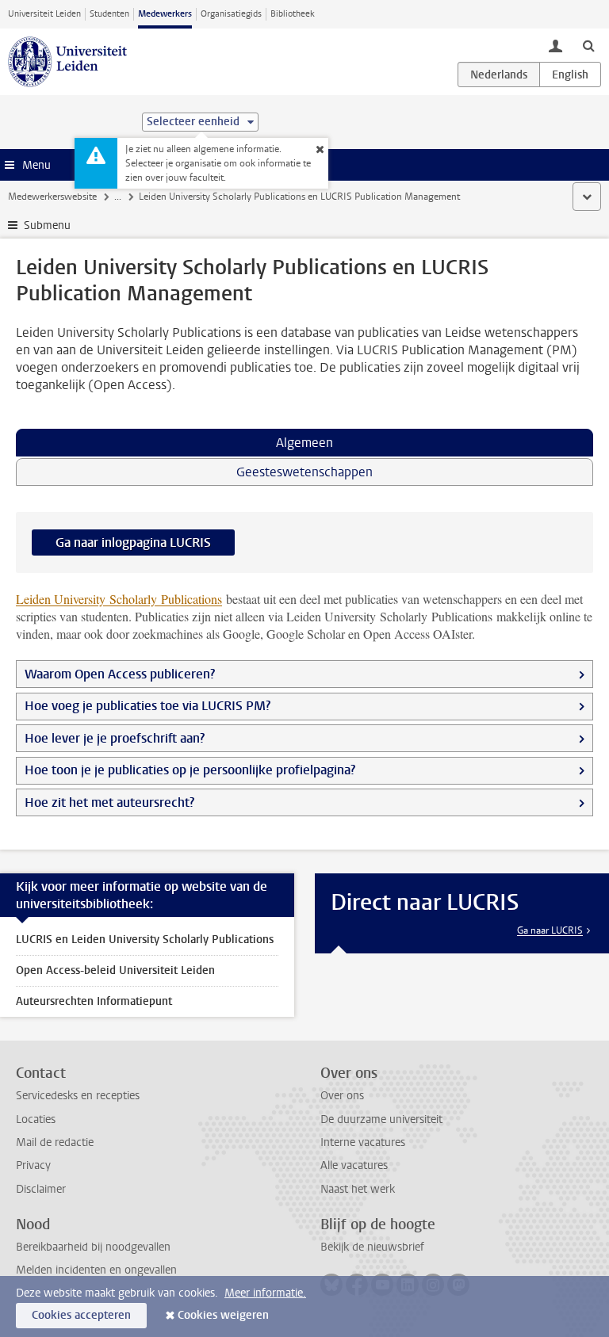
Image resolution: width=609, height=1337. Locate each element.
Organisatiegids (231, 14)
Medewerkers (165, 14)
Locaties (36, 1119)
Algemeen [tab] (304, 442)
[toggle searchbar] (588, 45)
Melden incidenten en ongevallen (96, 1270)
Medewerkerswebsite (52, 196)
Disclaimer (41, 1189)
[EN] (570, 74)
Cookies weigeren (223, 1315)
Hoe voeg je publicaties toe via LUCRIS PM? (147, 705)
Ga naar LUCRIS (550, 930)
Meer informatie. (265, 1293)
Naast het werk (357, 1189)
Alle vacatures (354, 1165)
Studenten (109, 14)
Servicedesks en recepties (78, 1095)
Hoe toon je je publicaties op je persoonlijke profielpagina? (191, 770)
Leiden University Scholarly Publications (119, 598)
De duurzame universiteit (381, 1119)
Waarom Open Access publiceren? (120, 674)
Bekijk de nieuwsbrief (372, 1247)
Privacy (33, 1165)
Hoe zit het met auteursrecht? (111, 802)
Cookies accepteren (81, 1315)
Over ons (342, 1095)
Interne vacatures (362, 1142)
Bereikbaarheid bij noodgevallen (93, 1247)
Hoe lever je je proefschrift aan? (115, 738)
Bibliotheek (292, 14)
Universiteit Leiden (44, 14)
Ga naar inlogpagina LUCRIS (133, 542)
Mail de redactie (55, 1142)
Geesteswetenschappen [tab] (304, 472)
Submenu (47, 225)
